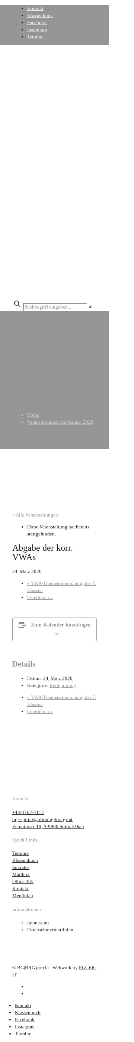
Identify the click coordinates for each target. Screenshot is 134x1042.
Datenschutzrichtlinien (50, 929)
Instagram (37, 29)
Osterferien (40, 597)
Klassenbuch (40, 15)
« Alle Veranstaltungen (35, 515)
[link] (90, 307)
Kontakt (35, 8)
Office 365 (23, 881)
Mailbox (21, 874)
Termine (35, 36)
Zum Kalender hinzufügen (61, 625)
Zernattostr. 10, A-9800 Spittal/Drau (48, 826)
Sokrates (20, 867)
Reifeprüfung (63, 685)
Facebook (37, 22)
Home (33, 415)
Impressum (38, 922)
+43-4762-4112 (28, 812)
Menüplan (22, 895)
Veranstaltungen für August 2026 (60, 422)
